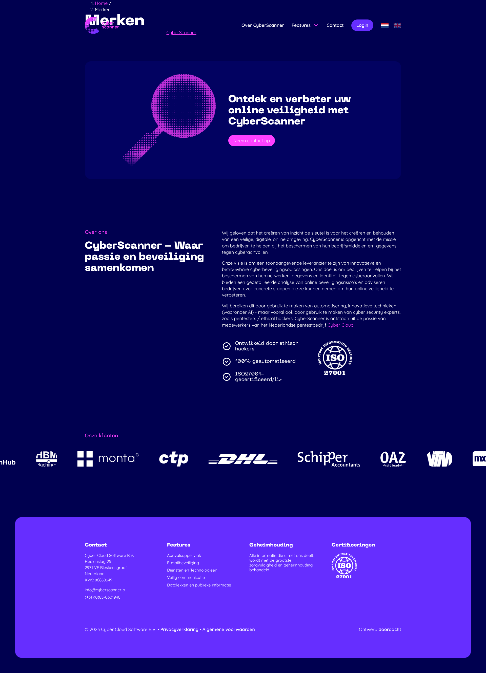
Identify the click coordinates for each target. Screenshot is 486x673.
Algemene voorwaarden (228, 629)
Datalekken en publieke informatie (199, 585)
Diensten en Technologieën (192, 570)
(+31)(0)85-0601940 (102, 597)
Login (362, 25)
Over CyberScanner (262, 25)
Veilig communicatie (186, 577)
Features (301, 25)
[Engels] (397, 25)
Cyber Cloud (341, 325)
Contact (335, 25)
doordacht (389, 629)
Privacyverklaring (180, 629)
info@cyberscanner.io (105, 589)
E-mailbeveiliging (183, 562)
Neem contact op (251, 140)
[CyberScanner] (102, 25)
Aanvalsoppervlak (184, 555)
